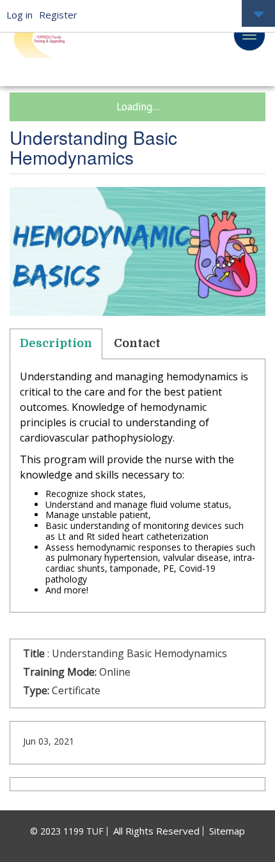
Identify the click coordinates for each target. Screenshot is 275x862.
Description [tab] (56, 343)
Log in (19, 14)
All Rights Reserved (156, 830)
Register (58, 14)
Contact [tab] (137, 343)
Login (258, 14)
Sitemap (227, 830)
